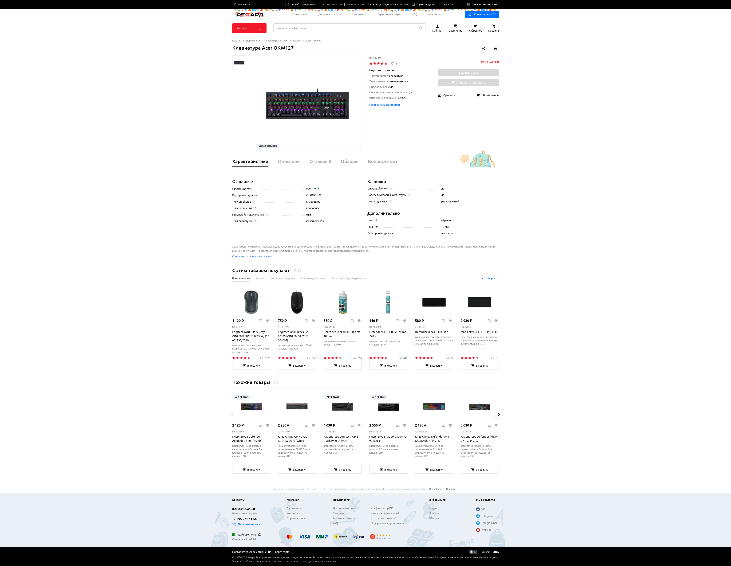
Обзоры (434, 518)
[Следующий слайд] (499, 414)
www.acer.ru (448, 233)
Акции (433, 508)
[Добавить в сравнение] (260, 320)
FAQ (414, 14)
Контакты (435, 14)
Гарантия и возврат (389, 14)
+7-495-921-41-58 (244, 519)
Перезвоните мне (249, 524)
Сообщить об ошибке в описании (252, 256)
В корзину (253, 365)
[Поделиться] (483, 48)
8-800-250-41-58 (243, 509)
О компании (299, 14)
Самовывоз (359, 14)
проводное (313, 208)
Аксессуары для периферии (348, 278)
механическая (315, 221)
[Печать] (495, 48)
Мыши (260, 278)
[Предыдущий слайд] (232, 414)
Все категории (241, 278)
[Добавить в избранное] (267, 320)
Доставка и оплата (329, 14)
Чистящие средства (283, 278)
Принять (450, 489)
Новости (434, 513)
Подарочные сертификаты (387, 523)
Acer (309, 188)
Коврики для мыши (313, 278)
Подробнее (435, 489)
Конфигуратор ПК (485, 14)
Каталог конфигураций (385, 513)
